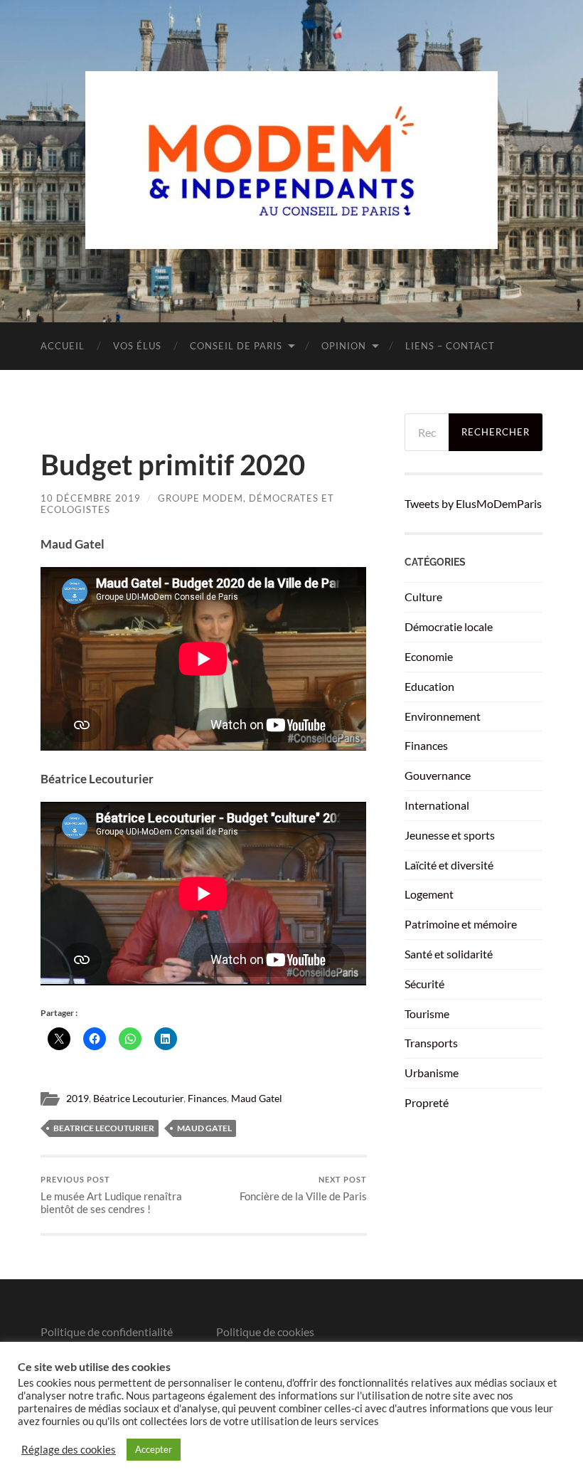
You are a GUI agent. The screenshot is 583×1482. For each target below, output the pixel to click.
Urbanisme (432, 1072)
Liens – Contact (450, 345)
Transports (431, 1042)
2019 (77, 1098)
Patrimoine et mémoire (461, 924)
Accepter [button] (153, 1449)
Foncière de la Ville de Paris (303, 1188)
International (437, 805)
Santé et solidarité (449, 953)
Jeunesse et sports (450, 835)
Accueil (63, 345)
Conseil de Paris (236, 345)
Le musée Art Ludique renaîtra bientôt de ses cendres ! (111, 1195)
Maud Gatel (256, 1098)
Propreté (427, 1102)
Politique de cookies (265, 1331)
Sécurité (424, 983)
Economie (429, 656)
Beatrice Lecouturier (103, 1128)
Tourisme (427, 1013)
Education (429, 686)
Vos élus (137, 345)
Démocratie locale (449, 626)
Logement (429, 894)
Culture (423, 596)
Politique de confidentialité (107, 1331)
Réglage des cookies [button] (68, 1450)
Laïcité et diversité (449, 865)
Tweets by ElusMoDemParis (473, 503)
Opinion (343, 345)
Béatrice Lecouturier (138, 1098)
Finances (207, 1098)
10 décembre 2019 (91, 498)
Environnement (443, 716)
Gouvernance (438, 775)
